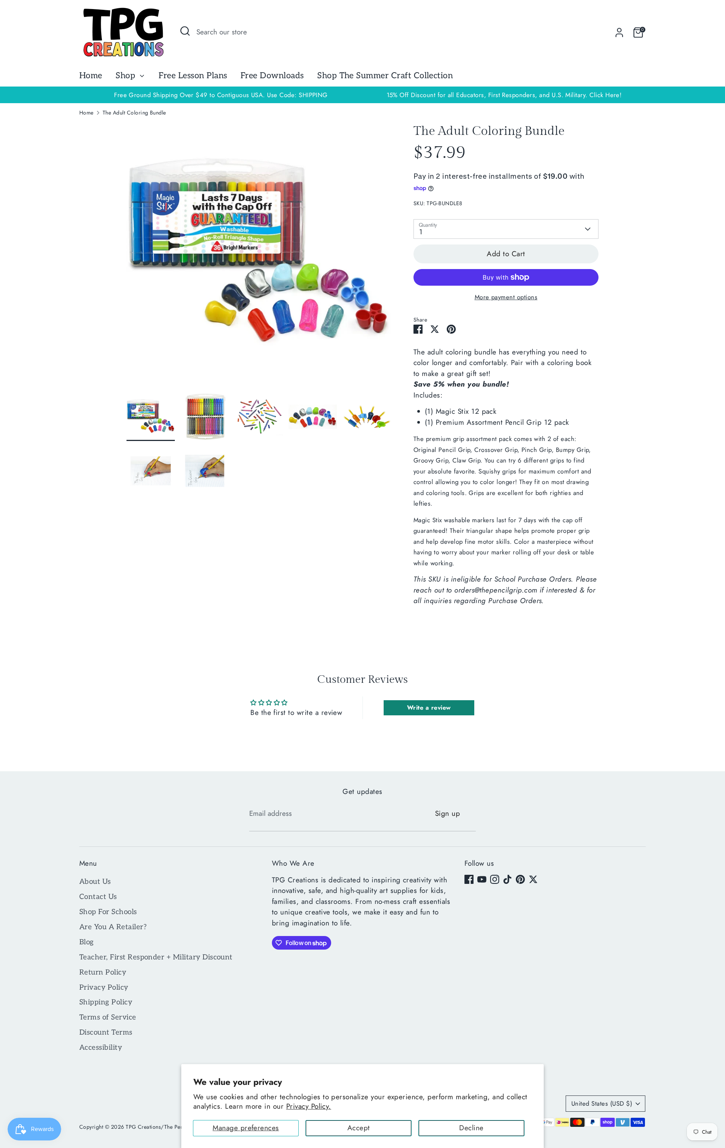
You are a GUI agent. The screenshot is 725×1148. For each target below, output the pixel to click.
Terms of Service (107, 1017)
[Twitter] (533, 879)
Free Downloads (272, 75)
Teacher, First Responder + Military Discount (156, 957)
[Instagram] (494, 879)
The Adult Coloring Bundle (134, 112)
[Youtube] (481, 879)
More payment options (506, 297)
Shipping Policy (105, 1002)
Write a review (429, 707)
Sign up (447, 813)
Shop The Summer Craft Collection (385, 75)
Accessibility (100, 1047)
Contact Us (98, 897)
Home (90, 75)
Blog (86, 942)
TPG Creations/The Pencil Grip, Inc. (170, 1127)
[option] (504, 95)
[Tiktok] (507, 879)
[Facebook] (469, 879)
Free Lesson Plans (193, 75)
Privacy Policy (103, 987)
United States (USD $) (601, 1103)
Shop (126, 75)
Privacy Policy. (308, 1106)
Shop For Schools (108, 912)
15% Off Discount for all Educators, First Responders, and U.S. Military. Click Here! (504, 94)
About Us (95, 881)
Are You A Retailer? (113, 927)
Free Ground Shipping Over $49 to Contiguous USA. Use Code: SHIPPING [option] (221, 94)
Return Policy (102, 972)
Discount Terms (106, 1032)
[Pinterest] (520, 879)
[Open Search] (185, 31)
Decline (471, 1128)
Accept (358, 1128)
